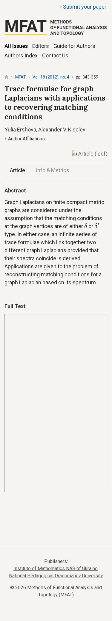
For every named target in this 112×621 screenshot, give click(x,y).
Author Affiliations (24, 139)
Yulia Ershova (20, 129)
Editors (40, 46)
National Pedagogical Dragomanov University (56, 575)
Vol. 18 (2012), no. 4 (51, 77)
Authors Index (21, 55)
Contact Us (55, 55)
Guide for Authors (74, 46)
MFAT (20, 77)
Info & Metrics (52, 170)
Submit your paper (83, 6)
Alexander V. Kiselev (61, 129)
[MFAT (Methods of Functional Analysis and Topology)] (56, 20)
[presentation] (85, 226)
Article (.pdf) (93, 153)
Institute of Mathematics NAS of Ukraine (55, 568)
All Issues (16, 46)
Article (17, 170)
